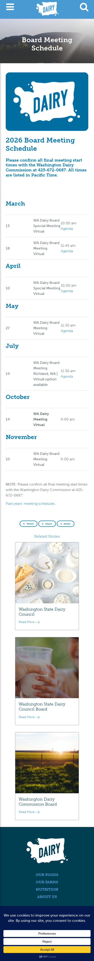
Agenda (67, 228)
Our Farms (47, 882)
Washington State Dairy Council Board (42, 707)
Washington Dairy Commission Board (38, 802)
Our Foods (47, 875)
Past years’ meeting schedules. (31, 503)
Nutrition (47, 889)
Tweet (30, 523)
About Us (47, 897)
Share (48, 523)
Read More (27, 622)
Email (66, 523)
